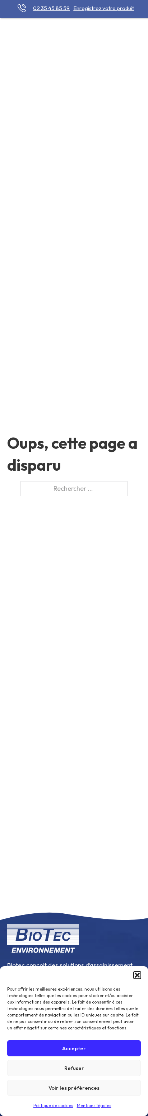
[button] (137, 975)
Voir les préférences (74, 1087)
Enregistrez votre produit (103, 8)
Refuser (74, 1068)
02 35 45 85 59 (51, 8)
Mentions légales (94, 1105)
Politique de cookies (53, 1105)
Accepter (74, 1048)
